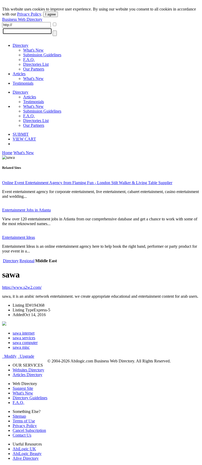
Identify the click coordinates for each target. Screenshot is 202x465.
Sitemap (19, 416)
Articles (19, 74)
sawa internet (23, 333)
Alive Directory (26, 458)
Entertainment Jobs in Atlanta (26, 210)
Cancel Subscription (29, 430)
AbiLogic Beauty (27, 453)
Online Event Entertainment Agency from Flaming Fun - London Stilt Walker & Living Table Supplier (87, 182)
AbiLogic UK (24, 449)
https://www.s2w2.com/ (22, 287)
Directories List (36, 64)
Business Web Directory (22, 19)
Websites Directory (28, 370)
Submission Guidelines (42, 55)
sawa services (24, 338)
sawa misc (21, 347)
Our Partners (33, 69)
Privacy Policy (29, 14)
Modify (9, 356)
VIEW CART (24, 139)
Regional (26, 261)
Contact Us (22, 435)
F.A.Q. (29, 59)
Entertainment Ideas (18, 237)
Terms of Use (24, 421)
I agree (50, 14)
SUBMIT (21, 134)
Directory (20, 45)
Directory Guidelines (30, 398)
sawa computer (25, 342)
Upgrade (26, 356)
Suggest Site (23, 388)
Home (7, 152)
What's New (33, 50)
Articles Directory (27, 374)
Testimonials (23, 83)
